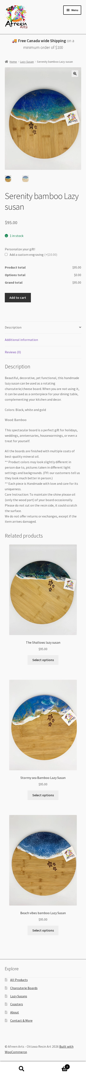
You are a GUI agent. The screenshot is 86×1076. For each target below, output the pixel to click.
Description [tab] (13, 327)
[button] (75, 73)
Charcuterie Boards (24, 988)
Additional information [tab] (21, 340)
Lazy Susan (27, 62)
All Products (19, 980)
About (14, 1012)
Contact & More (21, 1020)
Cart (55, 1065)
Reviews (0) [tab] (13, 352)
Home (13, 62)
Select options (43, 660)
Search (21, 1069)
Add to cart (17, 297)
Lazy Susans (18, 996)
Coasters (16, 1004)
